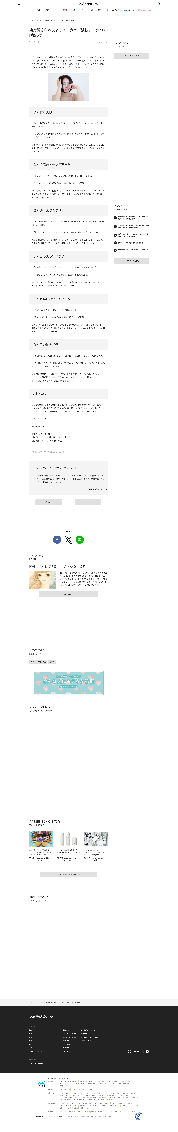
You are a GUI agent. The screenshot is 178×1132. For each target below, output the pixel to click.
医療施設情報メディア (115, 1097)
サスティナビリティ (84, 1116)
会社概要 (70, 1116)
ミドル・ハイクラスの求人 (126, 1081)
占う (83, 10)
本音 (32, 662)
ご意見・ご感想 (86, 1041)
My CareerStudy (92, 1097)
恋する (65, 10)
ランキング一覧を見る (131, 261)
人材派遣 (62, 1103)
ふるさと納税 (81, 1097)
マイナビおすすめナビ (36, 1063)
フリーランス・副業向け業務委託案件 (119, 1083)
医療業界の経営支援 (73, 1108)
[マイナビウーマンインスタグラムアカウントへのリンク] (129, 1051)
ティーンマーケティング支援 (117, 1093)
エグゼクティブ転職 (116, 1103)
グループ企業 (98, 1116)
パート (69, 1083)
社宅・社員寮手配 (116, 1111)
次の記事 (88, 502)
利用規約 (84, 1034)
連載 (91, 10)
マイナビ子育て (124, 1095)
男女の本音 (42, 662)
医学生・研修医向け (94, 1081)
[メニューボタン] (19, 4)
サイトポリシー (68, 1044)
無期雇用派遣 (134, 1106)
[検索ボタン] (159, 4)
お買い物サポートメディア (130, 1097)
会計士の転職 (128, 1103)
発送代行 (87, 1111)
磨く (56, 10)
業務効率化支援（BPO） (76, 1111)
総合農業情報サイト (112, 1095)
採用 (92, 1116)
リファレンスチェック (129, 1111)
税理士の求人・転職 (65, 1106)
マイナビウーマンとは (88, 1030)
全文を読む (68, 594)
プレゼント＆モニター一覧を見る (68, 874)
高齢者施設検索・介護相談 (104, 1100)
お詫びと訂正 (67, 1051)
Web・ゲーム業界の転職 (73, 1103)
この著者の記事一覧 (96, 489)
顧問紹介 (75, 1106)
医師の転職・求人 (115, 1106)
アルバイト (63, 1083)
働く (38, 10)
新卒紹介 (95, 1103)
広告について (67, 1030)
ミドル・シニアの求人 (79, 1083)
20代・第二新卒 (86, 1103)
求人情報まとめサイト (66, 1093)
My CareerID (103, 1097)
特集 (99, 10)
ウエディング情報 (90, 1095)
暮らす (74, 10)
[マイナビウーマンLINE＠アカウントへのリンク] (136, 1051)
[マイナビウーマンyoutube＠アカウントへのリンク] (147, 1051)
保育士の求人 (125, 1106)
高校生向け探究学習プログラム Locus (82, 1089)
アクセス (76, 1116)
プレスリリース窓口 (69, 1034)
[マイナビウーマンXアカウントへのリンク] (143, 1051)
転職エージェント (105, 1103)
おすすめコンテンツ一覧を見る (131, 56)
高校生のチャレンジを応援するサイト (97, 1093)
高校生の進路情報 (65, 1089)
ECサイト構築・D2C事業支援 (68, 1097)
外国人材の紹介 (85, 1108)
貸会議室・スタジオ (103, 1111)
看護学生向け (83, 1081)
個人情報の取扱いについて (89, 1037)
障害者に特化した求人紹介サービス (97, 1083)
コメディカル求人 (103, 1106)
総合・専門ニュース (79, 1093)
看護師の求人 (92, 1106)
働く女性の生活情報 (65, 1095)
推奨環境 (66, 1048)
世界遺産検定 (101, 1095)
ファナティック (34, 42)
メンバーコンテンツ (112, 10)
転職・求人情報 (106, 1081)
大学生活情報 (131, 1093)
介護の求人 (63, 1108)
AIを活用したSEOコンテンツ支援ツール (84, 1100)
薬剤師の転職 (83, 1106)
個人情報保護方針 (107, 1116)
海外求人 (114, 1081)
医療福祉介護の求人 (65, 1086)
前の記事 (48, 502)
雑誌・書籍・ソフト (78, 1095)
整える (47, 10)
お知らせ (66, 1041)
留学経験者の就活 (73, 1081)
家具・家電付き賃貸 (65, 1100)
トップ (30, 10)
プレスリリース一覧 (69, 1037)
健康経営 (93, 1111)
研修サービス (63, 1111)
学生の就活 (63, 1081)
